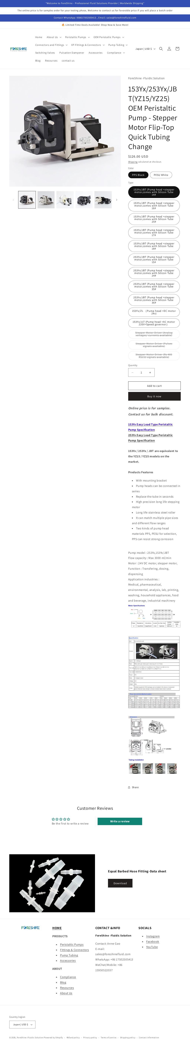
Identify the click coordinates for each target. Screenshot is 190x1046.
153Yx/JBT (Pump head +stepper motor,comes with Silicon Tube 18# (154, 246)
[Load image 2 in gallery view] (46, 199)
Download (120, 883)
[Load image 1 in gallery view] (27, 199)
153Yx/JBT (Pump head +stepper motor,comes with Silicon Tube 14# (154, 192)
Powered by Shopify (53, 1037)
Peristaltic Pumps (71, 944)
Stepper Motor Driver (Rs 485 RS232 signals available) (158, 356)
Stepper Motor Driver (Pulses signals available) (158, 345)
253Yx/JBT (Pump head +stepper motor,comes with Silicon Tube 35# (153, 286)
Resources (67, 988)
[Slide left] (13, 200)
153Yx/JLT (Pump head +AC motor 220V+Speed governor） (154, 323)
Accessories (68, 961)
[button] (54, 37)
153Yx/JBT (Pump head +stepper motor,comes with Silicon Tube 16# (154, 205)
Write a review (120, 821)
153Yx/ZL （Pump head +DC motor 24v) (154, 312)
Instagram (153, 936)
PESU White (161, 175)
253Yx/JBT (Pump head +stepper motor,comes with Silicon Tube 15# (153, 259)
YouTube (152, 947)
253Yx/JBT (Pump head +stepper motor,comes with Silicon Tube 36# (153, 300)
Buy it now (154, 396)
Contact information (149, 1037)
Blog (63, 982)
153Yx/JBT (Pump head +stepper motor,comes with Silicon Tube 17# (154, 232)
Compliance (68, 977)
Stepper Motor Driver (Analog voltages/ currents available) (157, 335)
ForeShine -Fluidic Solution (30, 1037)
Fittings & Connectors (74, 950)
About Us (66, 993)
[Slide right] (117, 200)
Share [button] (135, 787)
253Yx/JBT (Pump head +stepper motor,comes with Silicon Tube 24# (153, 273)
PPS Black (138, 175)
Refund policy (73, 1037)
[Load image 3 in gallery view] (65, 199)
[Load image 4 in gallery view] (84, 199)
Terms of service (108, 1037)
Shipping (133, 161)
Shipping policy (127, 1037)
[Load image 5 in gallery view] (103, 199)
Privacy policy (90, 1037)
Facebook (152, 941)
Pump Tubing (69, 955)
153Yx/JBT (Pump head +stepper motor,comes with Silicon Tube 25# (154, 219)
